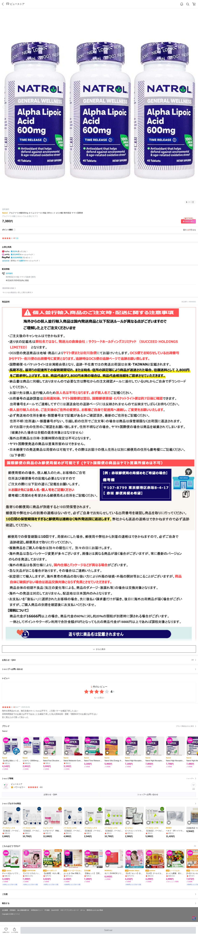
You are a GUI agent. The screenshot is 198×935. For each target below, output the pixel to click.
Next (192, 107)
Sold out (108, 931)
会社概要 (5, 910)
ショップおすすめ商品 (11, 803)
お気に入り (6, 932)
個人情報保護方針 (23, 910)
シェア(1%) (14, 932)
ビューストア (17, 4)
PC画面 (47, 910)
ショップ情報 (98, 778)
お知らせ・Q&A (98, 660)
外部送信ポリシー (37, 910)
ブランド (98, 726)
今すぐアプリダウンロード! (69, 910)
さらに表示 (100, 649)
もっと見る (98, 698)
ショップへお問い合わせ (100, 669)
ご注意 (5, 894)
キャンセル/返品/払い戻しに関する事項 (17, 292)
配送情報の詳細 (8, 288)
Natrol (5, 213)
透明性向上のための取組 (95, 910)
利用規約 (13, 910)
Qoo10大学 (55, 910)
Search (188, 4)
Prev (5, 107)
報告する (6, 903)
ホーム (82, 910)
